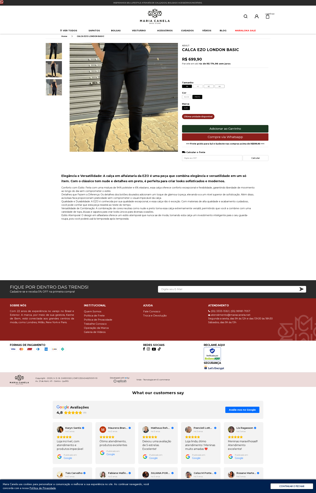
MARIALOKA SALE (245, 30)
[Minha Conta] (257, 16)
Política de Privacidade (98, 319)
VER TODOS (70, 30)
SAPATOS (94, 30)
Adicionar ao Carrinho (225, 128)
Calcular (255, 158)
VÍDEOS (206, 30)
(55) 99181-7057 (240, 311)
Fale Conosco (151, 311)
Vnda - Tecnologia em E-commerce (153, 379)
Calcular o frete (195, 152)
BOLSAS (116, 30)
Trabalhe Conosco (95, 323)
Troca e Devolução (155, 315)
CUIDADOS (187, 30)
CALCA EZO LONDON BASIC (90, 36)
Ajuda (148, 305)
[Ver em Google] (60, 429)
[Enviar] (302, 289)
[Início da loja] (155, 16)
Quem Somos (92, 311)
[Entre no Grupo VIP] (1, 2)
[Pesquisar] (246, 16)
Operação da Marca (96, 327)
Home (64, 36)
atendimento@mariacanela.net (230, 314)
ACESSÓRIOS (165, 30)
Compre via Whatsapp (225, 137)
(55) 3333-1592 (220, 311)
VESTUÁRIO (139, 30)
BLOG (223, 30)
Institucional (95, 305)
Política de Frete (94, 315)
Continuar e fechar (291, 486)
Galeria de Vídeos (94, 332)
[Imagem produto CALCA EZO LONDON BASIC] (124, 97)
